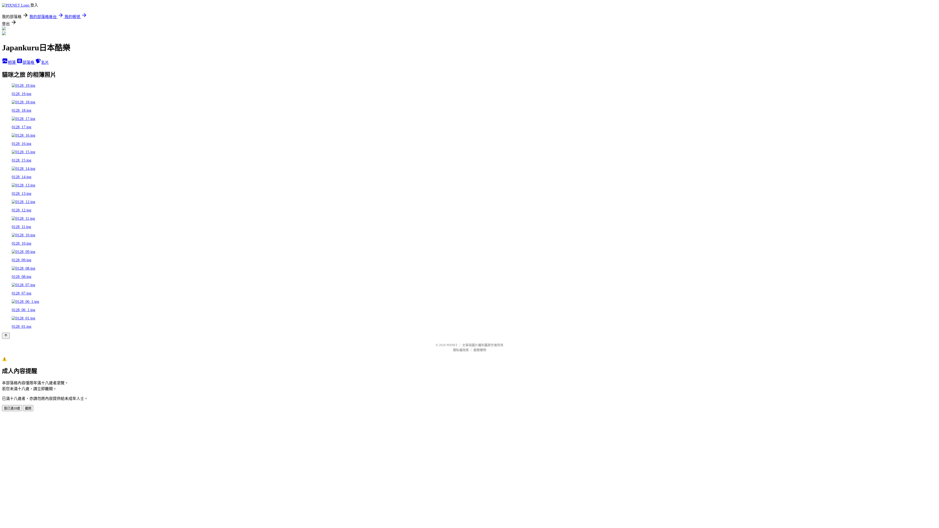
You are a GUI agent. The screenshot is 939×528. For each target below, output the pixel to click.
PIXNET (452, 345)
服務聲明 (479, 350)
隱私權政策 (461, 350)
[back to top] (6, 336)
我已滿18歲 (12, 408)
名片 (45, 62)
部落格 (28, 62)
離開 (28, 408)
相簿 (12, 62)
